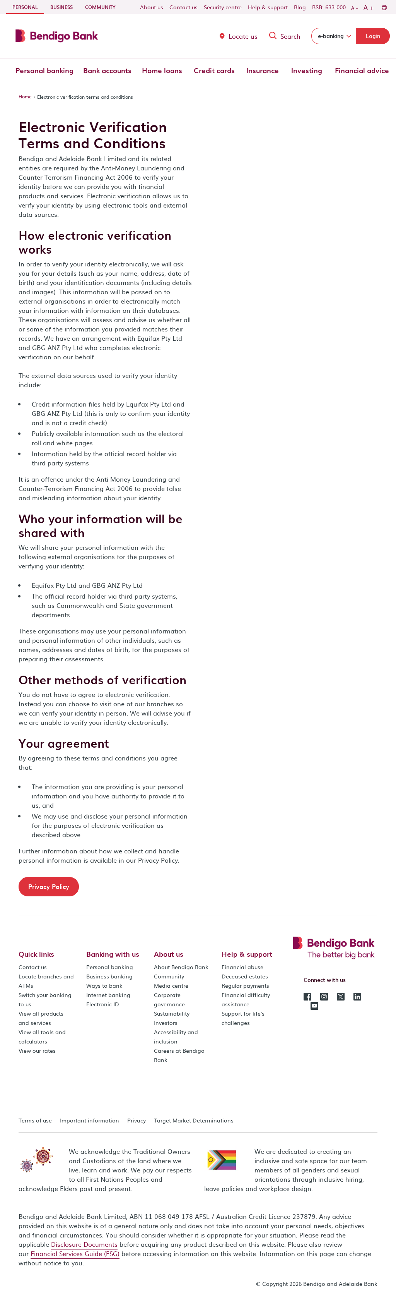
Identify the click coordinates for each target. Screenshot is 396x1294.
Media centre (171, 985)
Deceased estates (245, 976)
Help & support (268, 7)
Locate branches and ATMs (46, 980)
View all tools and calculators (42, 1036)
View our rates (37, 1050)
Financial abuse (242, 967)
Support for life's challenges (243, 1017)
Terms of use (35, 1120)
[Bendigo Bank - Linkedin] (357, 996)
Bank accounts (107, 70)
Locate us (243, 36)
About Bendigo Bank (181, 967)
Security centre (223, 7)
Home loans (162, 70)
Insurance (262, 70)
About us (151, 7)
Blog (300, 7)
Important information (89, 1120)
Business (61, 6)
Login (373, 36)
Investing (306, 70)
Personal (28, 6)
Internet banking (108, 995)
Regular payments (245, 985)
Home (25, 96)
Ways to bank (104, 985)
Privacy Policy (48, 886)
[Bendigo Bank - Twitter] (341, 996)
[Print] (383, 7)
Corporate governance (169, 999)
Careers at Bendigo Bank (179, 1055)
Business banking (109, 976)
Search (290, 36)
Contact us (183, 7)
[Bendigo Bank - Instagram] (324, 996)
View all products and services (41, 1017)
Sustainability (171, 1013)
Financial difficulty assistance (246, 999)
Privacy (136, 1120)
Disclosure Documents (84, 1244)
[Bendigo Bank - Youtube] (314, 1005)
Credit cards (214, 70)
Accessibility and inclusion (176, 1036)
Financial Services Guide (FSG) (75, 1253)
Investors (166, 1022)
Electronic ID (102, 1004)
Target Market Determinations (194, 1120)
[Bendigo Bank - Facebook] (307, 996)
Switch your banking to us (45, 999)
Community (100, 6)
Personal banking (44, 70)
